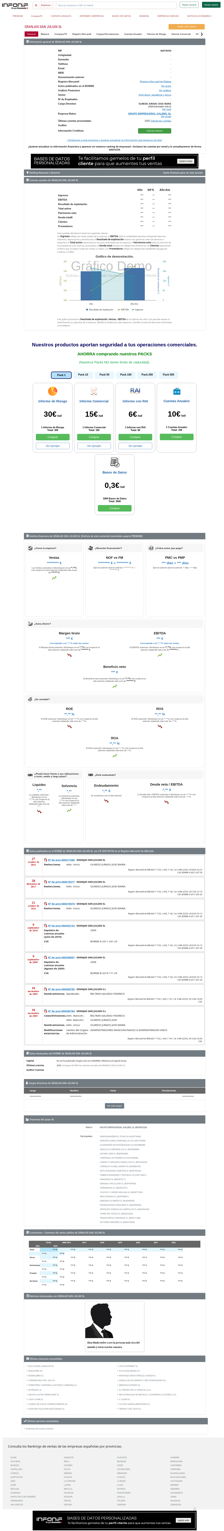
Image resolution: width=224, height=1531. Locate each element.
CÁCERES (68, 1465)
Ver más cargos (114, 1105)
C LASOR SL (124, 1399)
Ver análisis (165, 90)
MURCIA (121, 1488)
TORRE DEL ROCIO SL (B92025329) (116, 1213)
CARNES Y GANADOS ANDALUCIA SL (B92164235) (123, 1162)
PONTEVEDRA (124, 1492)
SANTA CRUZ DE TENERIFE (23, 1496)
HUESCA (121, 1477)
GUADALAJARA (177, 1473)
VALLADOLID (16, 1504)
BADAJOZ (121, 1461)
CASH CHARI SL (35, 1399)
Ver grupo (166, 116)
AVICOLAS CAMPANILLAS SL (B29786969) (119, 1149)
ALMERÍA (174, 1457)
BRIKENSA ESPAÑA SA (129, 1385)
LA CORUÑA (70, 1480)
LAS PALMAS (176, 1480)
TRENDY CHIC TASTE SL (130, 1408)
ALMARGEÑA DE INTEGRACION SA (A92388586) (122, 1144)
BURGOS (14, 1465)
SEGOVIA (68, 1496)
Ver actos (166, 86)
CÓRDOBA (175, 1469)
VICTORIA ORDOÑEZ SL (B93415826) (117, 1222)
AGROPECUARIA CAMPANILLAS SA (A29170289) (122, 1140)
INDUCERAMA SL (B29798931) (114, 1196)
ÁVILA (66, 1461)
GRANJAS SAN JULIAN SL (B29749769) (118, 1183)
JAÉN (12, 1480)
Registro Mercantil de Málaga (155, 81)
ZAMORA (121, 1504)
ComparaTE (36, 16)
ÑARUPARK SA (35, 1370)
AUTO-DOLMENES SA (129, 1370)
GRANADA (122, 1473)
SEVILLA (121, 1496)
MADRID (174, 1484)
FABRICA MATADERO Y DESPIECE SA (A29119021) (123, 1174)
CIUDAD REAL (123, 1469)
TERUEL (67, 1500)
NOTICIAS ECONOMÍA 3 (199, 16)
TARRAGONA (16, 1500)
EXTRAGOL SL (35, 1389)
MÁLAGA (14, 1488)
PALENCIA (68, 1492)
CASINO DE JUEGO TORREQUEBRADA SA (47, 1404)
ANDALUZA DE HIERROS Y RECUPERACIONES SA (142, 1380)
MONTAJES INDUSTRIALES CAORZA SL (137, 1375)
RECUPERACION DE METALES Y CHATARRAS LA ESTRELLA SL (148, 1394)
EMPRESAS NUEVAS (168, 16)
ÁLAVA (13, 1457)
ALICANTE (122, 1457)
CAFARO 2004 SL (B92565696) (114, 1153)
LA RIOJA (121, 1480)
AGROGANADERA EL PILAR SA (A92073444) (120, 1136)
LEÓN (13, 1484)
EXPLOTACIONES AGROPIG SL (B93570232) (120, 1170)
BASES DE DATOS (121, 16)
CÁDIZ (120, 1465)
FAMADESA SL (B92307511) (113, 1179)
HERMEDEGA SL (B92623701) (114, 1187)
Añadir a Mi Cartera (186, 26)
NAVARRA (175, 1488)
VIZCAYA (68, 1504)
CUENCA (14, 1473)
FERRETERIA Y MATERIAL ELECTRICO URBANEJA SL (52, 1385)
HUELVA (68, 1477)
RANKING (144, 16)
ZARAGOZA (175, 1504)
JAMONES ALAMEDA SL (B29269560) (117, 1200)
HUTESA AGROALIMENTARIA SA (134, 1404)
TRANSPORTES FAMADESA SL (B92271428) (120, 1217)
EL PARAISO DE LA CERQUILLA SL (135, 1389)
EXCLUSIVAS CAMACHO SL (41, 1366)
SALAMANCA (176, 1492)
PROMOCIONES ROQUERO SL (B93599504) (120, 1204)
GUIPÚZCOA (16, 1477)
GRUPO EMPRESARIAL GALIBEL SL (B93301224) (123, 1127)
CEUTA (67, 1469)
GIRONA (68, 1473)
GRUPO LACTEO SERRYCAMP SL (43, 1394)
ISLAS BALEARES (178, 1477)
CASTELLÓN (16, 1469)
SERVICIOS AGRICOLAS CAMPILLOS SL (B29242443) (124, 1209)
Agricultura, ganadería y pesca (155, 94)
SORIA (173, 1496)
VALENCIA (175, 1500)
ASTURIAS (15, 1461)
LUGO (120, 1484)
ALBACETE (69, 1457)
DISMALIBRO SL (36, 1375)
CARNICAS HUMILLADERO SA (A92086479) (120, 1166)
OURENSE (15, 1492)
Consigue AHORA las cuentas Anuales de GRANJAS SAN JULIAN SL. (94, 1065)
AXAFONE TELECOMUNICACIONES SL (46, 1408)
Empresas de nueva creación (40, 1428)
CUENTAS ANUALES (61, 16)
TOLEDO (121, 1500)
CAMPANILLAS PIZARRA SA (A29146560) (119, 1157)
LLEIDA (67, 1484)
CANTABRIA (176, 1465)
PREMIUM (18, 16)
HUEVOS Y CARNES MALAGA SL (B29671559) (121, 1192)
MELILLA (68, 1488)
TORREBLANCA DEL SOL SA (41, 1380)
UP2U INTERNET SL (128, 1366)
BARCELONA (176, 1461)
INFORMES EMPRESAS (92, 16)
